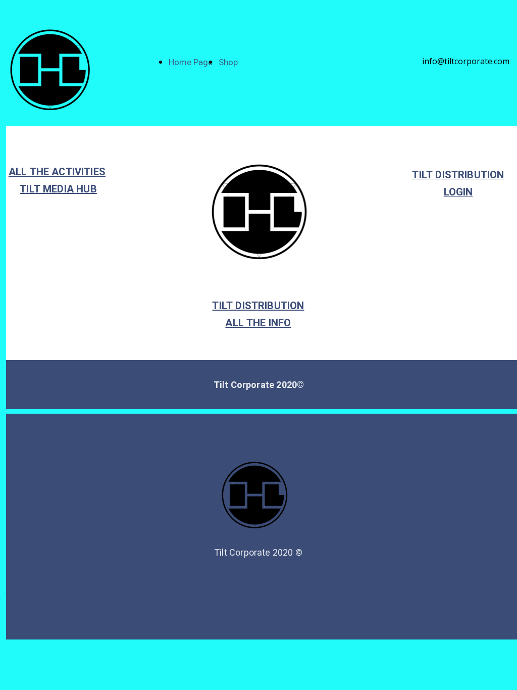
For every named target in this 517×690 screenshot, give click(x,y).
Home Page (191, 62)
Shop (228, 62)
